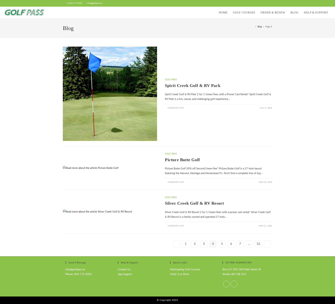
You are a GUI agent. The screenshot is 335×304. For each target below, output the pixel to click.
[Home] (253, 27)
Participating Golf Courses (185, 269)
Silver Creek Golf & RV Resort (194, 203)
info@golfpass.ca (94, 3)
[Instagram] (234, 284)
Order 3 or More (179, 274)
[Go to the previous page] (176, 243)
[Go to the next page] (267, 243)
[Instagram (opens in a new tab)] (270, 3)
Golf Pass (171, 80)
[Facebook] (226, 284)
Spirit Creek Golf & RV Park (192, 85)
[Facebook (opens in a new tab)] (267, 3)
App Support (125, 274)
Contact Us (124, 269)
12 (258, 244)
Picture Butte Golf (182, 160)
